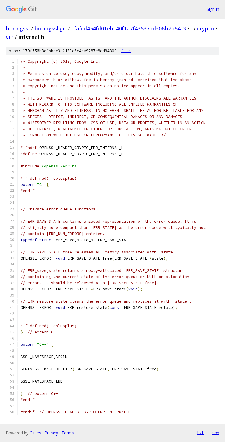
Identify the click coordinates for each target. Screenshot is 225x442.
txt (200, 432)
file (126, 50)
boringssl (18, 28)
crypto (205, 28)
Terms (68, 433)
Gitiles (35, 433)
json (214, 432)
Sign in (213, 9)
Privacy (51, 433)
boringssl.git (51, 28)
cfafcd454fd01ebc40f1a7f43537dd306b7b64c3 (128, 28)
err (9, 36)
